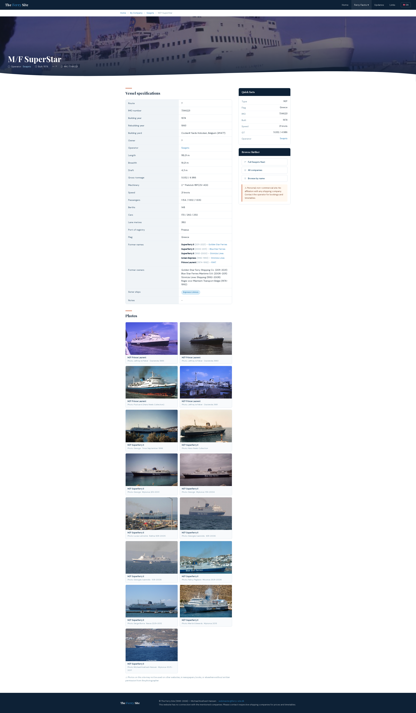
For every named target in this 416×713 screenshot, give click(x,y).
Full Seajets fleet (256, 162)
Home (345, 4)
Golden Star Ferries (217, 244)
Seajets (150, 13)
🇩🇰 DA (406, 4)
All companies (255, 170)
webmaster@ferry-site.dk (231, 701)
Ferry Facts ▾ (361, 4)
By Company (136, 13)
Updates (379, 4)
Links (392, 4)
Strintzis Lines (217, 253)
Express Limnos (190, 292)
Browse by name (256, 178)
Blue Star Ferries (217, 249)
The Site (16, 5)
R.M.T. (213, 262)
